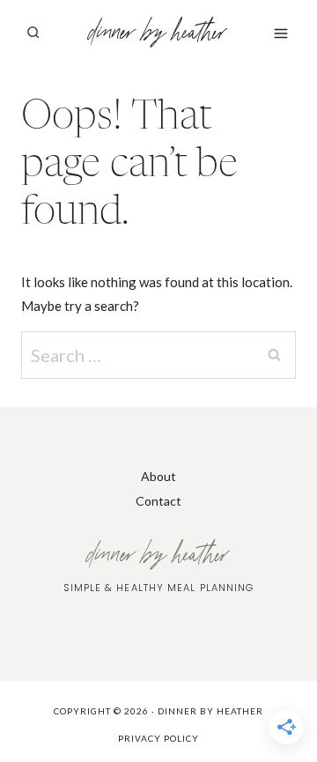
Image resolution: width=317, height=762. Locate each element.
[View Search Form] (32, 32)
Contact (158, 500)
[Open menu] (280, 33)
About (158, 476)
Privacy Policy (158, 738)
